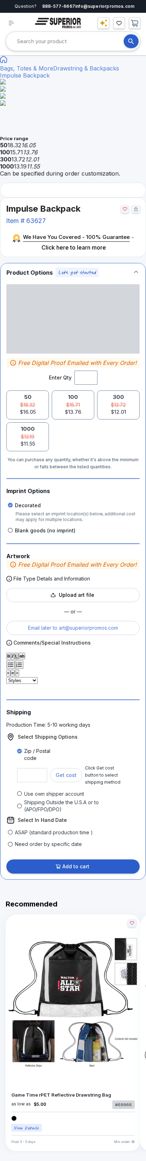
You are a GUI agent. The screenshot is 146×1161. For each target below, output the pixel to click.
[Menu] (11, 23)
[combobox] (70, 41)
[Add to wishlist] (125, 209)
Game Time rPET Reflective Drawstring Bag (61, 1095)
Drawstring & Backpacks (86, 68)
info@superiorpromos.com (104, 6)
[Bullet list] (10, 664)
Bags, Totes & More (26, 68)
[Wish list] (119, 23)
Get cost (66, 775)
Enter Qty (60, 377)
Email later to (73, 628)
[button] (73, 272)
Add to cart (75, 866)
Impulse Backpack (25, 75)
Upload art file (76, 595)
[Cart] (134, 23)
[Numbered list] (19, 664)
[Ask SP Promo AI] (103, 23)
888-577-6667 (58, 6)
